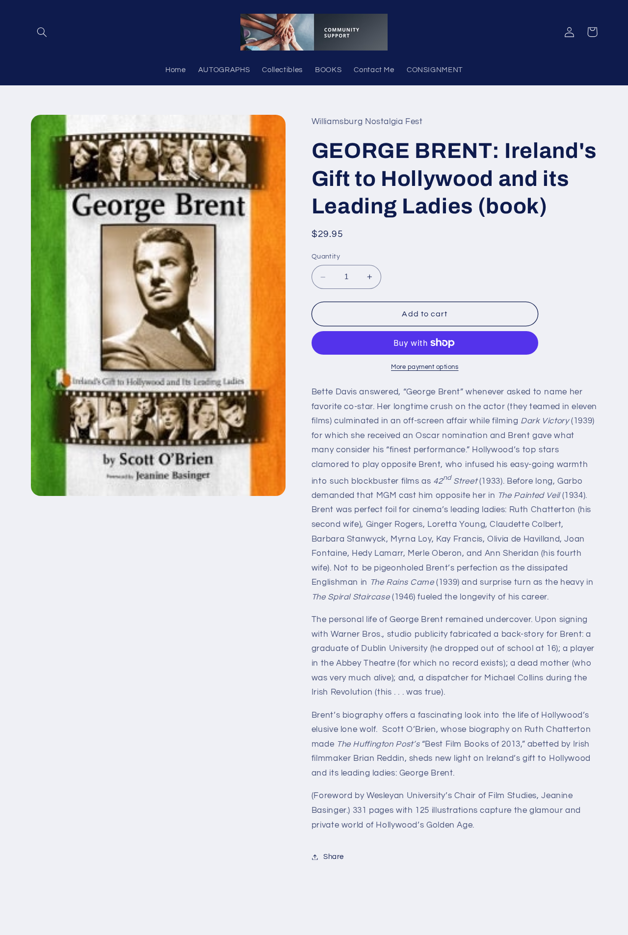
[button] (42, 32)
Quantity (326, 257)
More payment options (425, 367)
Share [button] (333, 856)
